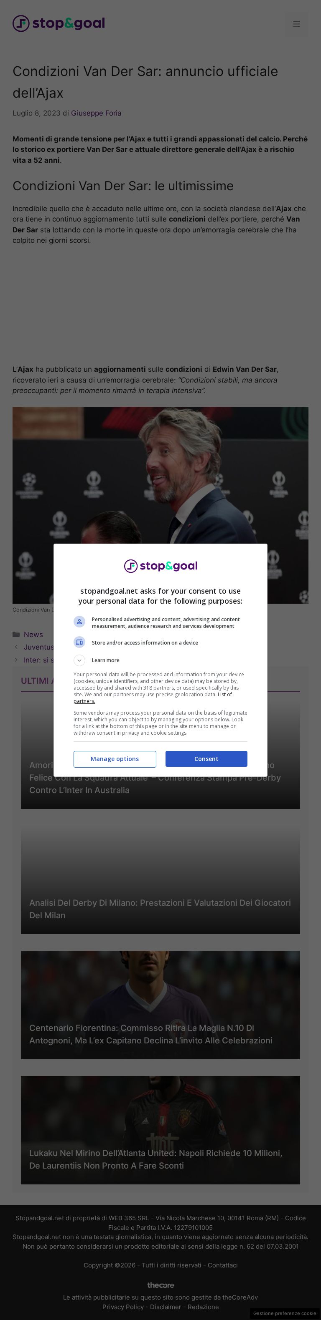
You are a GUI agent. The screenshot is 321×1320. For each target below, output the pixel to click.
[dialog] (161, 660)
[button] (160, 660)
